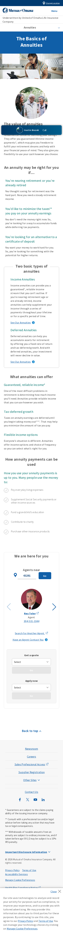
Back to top (30, 731)
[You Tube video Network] (35, 801)
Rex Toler (30, 613)
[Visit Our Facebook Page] (19, 801)
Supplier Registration (31, 772)
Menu (54, 10)
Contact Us (31, 792)
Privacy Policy (12, 870)
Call (44, 130)
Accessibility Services (16, 874)
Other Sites (30, 780)
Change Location (53, 3)
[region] (31, 911)
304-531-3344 (31, 621)
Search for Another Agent (31, 633)
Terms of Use (29, 870)
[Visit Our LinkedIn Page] (43, 801)
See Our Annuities (20, 322)
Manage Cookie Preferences (20, 880)
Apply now (31, 680)
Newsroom (31, 749)
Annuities (30, 27)
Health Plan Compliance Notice (21, 887)
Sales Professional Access (30, 764)
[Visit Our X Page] (27, 801)
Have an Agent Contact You (28, 639)
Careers (31, 756)
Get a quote (31, 655)
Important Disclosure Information (26, 852)
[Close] (57, 890)
